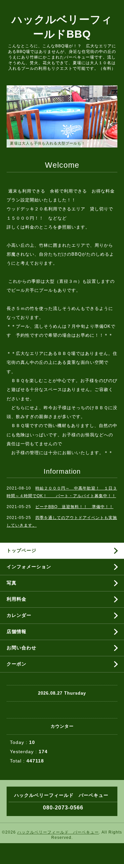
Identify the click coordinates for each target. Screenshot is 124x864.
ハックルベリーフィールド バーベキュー (58, 832)
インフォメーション (29, 566)
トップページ (21, 550)
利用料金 (16, 599)
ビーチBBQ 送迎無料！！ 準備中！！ (74, 506)
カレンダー (19, 615)
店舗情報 (16, 631)
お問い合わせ (21, 647)
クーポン (16, 664)
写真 (12, 582)
